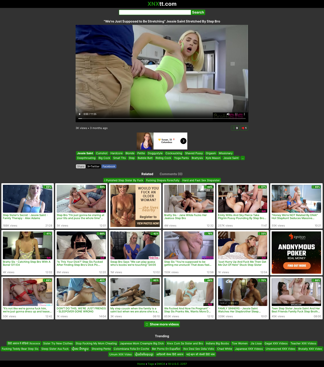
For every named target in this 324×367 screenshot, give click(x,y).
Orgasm (211, 153)
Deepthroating (86, 158)
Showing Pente (101, 348)
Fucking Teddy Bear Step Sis (20, 348)
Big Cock (104, 158)
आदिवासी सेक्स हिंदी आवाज (169, 354)
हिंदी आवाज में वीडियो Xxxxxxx (24, 343)
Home (141, 363)
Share (80, 166)
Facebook (109, 166)
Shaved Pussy (194, 153)
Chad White (224, 348)
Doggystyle (155, 153)
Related (147, 174)
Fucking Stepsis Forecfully (162, 180)
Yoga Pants (181, 158)
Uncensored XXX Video (280, 348)
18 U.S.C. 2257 (177, 363)
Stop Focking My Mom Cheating (96, 343)
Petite (141, 153)
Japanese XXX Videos (249, 348)
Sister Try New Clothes (58, 343)
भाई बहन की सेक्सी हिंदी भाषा (200, 354)
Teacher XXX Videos (303, 343)
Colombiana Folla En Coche (131, 348)
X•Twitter (93, 166)
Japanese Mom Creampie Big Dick (142, 343)
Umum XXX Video (120, 354)
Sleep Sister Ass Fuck (55, 348)
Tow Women (240, 343)
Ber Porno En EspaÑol (166, 348)
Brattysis (197, 158)
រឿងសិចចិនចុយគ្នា (144, 354)
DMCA (161, 363)
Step (132, 158)
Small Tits (119, 158)
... (243, 158)
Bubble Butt (145, 158)
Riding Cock (163, 158)
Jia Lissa (256, 343)
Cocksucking (174, 153)
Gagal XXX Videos (276, 343)
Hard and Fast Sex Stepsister (201, 180)
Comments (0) (171, 174)
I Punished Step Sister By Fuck (123, 180)
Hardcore (117, 153)
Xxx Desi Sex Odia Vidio (198, 348)
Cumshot (101, 153)
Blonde (130, 153)
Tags (151, 363)
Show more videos (164, 324)
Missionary (226, 153)
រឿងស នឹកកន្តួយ (80, 348)
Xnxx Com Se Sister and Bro (185, 343)
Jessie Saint (85, 153)
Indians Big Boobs (217, 343)
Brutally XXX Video (310, 348)
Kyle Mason (213, 158)
